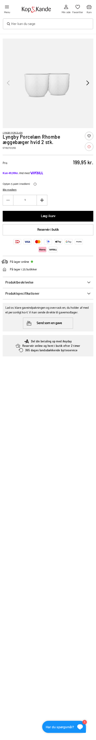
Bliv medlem (10, 190)
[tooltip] (89, 146)
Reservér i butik (48, 229)
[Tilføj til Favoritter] (89, 136)
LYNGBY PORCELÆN (13, 133)
